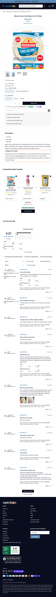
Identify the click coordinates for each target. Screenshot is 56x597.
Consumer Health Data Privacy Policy (12, 542)
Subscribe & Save (34, 519)
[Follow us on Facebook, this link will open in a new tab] (4, 571)
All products (9, 11)
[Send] (49, 110)
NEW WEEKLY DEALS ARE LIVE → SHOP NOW (26, 1)
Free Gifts (5, 524)
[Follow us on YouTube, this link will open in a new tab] (11, 571)
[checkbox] (31, 265)
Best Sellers (33, 511)
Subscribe (35, 536)
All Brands (32, 508)
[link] (28, 23)
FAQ (4, 517)
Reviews (5, 515)
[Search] (44, 6)
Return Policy (6, 538)
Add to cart (34, 103)
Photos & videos (31, 265)
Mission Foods (28, 19)
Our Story (5, 508)
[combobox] (31, 6)
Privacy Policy (5, 582)
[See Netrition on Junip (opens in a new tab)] (31, 494)
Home (4, 11)
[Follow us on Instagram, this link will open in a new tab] (6, 571)
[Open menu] (3, 6)
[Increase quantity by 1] (19, 103)
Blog (4, 511)
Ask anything (28, 252)
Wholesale (5, 540)
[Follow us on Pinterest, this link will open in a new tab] (9, 571)
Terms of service (12, 582)
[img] (7, 74)
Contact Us (5, 535)
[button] (49, 6)
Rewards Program (34, 522)
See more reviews (28, 491)
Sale (31, 517)
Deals (31, 515)
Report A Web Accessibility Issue (13, 562)
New (31, 513)
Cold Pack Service (20, 156)
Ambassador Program (8, 519)
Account (5, 533)
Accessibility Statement (21, 582)
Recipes (5, 513)
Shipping (5, 531)
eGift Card (5, 522)
